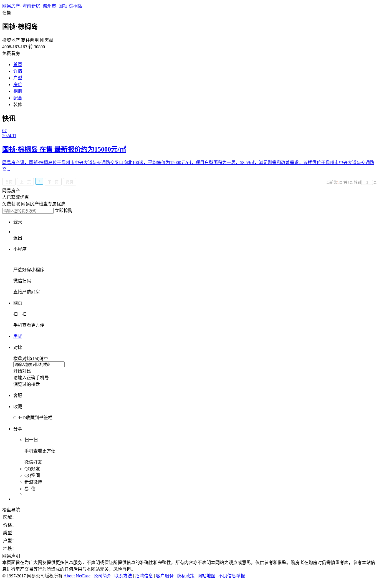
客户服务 (165, 576)
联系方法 (123, 576)
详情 (17, 71)
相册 (17, 91)
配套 (17, 97)
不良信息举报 (231, 576)
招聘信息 (144, 576)
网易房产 (11, 6)
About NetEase (77, 576)
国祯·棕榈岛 (70, 6)
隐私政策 (185, 576)
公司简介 (102, 576)
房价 (17, 84)
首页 (17, 64)
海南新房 (31, 6)
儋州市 (49, 6)
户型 (17, 78)
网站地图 (206, 576)
